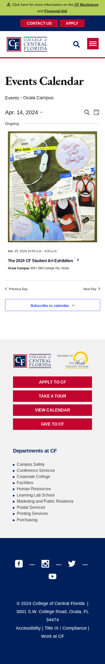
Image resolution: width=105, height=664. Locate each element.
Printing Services (32, 513)
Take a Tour (52, 396)
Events (12, 98)
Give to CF (52, 424)
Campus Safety (31, 464)
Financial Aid (55, 11)
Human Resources (34, 489)
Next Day (90, 289)
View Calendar (52, 410)
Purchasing (27, 520)
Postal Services (31, 507)
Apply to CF (52, 382)
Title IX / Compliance (66, 628)
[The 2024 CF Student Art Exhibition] (52, 188)
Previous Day (18, 289)
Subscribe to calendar (50, 305)
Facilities (25, 483)
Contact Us (39, 23)
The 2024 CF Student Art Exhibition (41, 260)
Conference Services (36, 470)
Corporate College (33, 476)
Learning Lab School (36, 495)
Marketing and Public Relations (45, 501)
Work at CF (52, 636)
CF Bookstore (86, 5)
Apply (72, 23)
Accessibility (28, 628)
